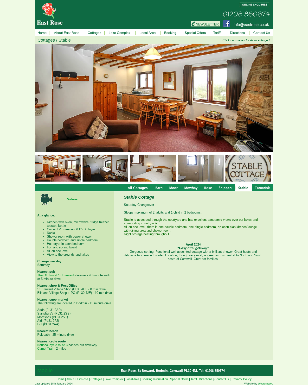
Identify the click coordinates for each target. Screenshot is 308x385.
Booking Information (155, 379)
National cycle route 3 (52, 345)
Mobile (45, 370)
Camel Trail (45, 348)
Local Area (133, 379)
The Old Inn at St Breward (55, 275)
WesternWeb (265, 383)
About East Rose (77, 379)
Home (60, 379)
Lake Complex (113, 379)
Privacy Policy (241, 379)
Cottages (96, 379)
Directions (205, 379)
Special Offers (179, 379)
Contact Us (221, 379)
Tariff (194, 379)
